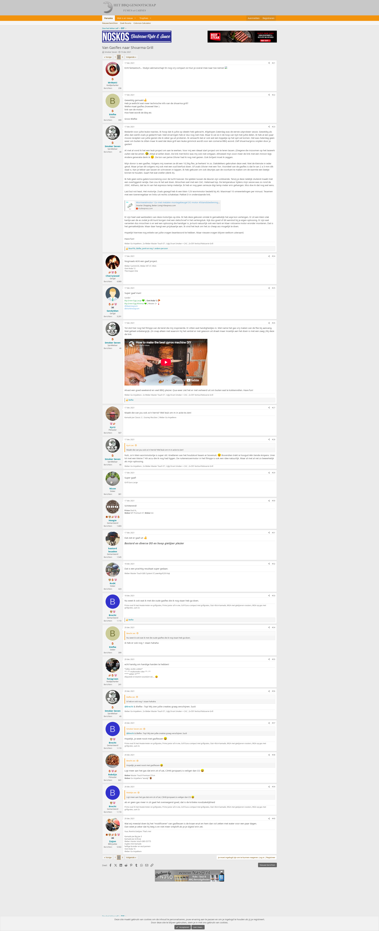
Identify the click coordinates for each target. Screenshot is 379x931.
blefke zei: (130, 697)
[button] (135, 18)
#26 (273, 323)
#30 (273, 500)
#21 (273, 63)
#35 (273, 659)
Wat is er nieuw (125, 18)
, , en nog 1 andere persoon (148, 248)
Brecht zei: (130, 633)
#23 (273, 126)
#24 (273, 256)
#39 (273, 786)
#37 (273, 723)
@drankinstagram (132, 308)
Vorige (108, 57)
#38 (273, 755)
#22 (273, 95)
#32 (273, 564)
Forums (108, 18)
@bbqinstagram (131, 306)
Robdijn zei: (131, 792)
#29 (273, 472)
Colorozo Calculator (142, 23)
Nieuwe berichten (110, 23)
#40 (273, 818)
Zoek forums (125, 23)
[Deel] (269, 63)
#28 (273, 439)
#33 (273, 595)
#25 (273, 288)
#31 (273, 532)
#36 (273, 691)
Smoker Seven (111, 52)
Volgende (130, 57)
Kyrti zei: (130, 445)
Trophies (143, 18)
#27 (273, 407)
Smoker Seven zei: (134, 729)
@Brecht (129, 706)
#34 (273, 627)
